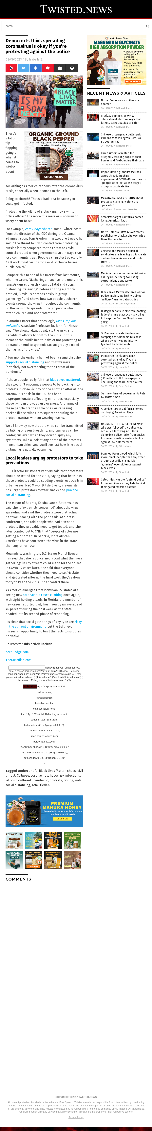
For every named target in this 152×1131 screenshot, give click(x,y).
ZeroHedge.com (17, 652)
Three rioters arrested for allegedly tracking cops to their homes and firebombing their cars (122, 157)
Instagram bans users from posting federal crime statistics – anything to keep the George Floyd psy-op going (123, 316)
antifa (33, 771)
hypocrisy (57, 775)
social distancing (18, 785)
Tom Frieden (41, 785)
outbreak (25, 780)
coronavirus (39, 775)
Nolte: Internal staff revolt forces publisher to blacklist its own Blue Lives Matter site (123, 235)
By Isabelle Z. (123, 367)
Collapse (23, 775)
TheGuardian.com (18, 660)
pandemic (40, 780)
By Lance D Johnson (125, 303)
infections (72, 775)
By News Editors (123, 108)
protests (55, 780)
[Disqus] (44, 934)
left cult (11, 780)
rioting (68, 780)
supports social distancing (25, 362)
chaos (71, 771)
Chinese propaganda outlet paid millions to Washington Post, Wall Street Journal (122, 138)
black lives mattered (65, 380)
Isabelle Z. (36, 59)
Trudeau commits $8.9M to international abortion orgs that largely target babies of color (121, 119)
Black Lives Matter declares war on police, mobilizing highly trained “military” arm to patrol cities (123, 296)
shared (39, 229)
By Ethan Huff (122, 326)
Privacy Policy (76, 1117)
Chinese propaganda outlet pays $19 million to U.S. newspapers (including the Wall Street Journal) (122, 378)
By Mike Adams (123, 190)
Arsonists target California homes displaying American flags (122, 410)
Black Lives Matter (52, 771)
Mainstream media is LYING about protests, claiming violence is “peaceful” (122, 202)
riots (78, 780)
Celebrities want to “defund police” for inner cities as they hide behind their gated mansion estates (123, 483)
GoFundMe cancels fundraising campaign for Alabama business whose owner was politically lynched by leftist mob (121, 339)
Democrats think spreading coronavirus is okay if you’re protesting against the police (119, 359)
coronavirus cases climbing (43, 595)
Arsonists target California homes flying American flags (122, 218)
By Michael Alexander (126, 209)
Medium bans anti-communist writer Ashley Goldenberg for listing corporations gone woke (123, 277)
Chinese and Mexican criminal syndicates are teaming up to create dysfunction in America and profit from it (123, 256)
